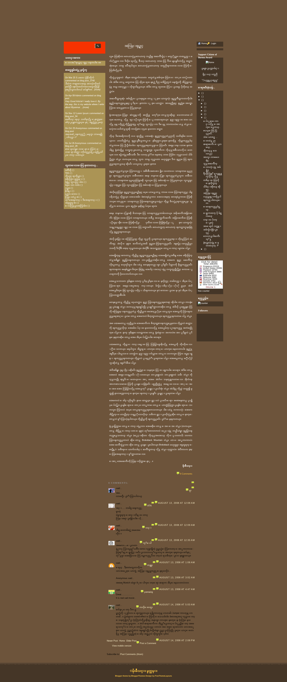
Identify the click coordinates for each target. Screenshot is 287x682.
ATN (149, 505)
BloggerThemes (138, 676)
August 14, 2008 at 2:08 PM (177, 640)
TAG (67, 173)
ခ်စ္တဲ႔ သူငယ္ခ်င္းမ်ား (74, 182)
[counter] (203, 303)
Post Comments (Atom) (131, 654)
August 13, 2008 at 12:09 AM (176, 525)
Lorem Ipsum (82, 113)
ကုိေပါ (147, 543)
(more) (97, 89)
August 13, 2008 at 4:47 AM (177, 589)
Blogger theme (122, 676)
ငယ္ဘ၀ (67, 188)
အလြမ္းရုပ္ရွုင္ (134, 45)
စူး (190, 490)
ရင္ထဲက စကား (71, 194)
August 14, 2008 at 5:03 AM (177, 604)
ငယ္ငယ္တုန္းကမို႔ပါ (212, 196)
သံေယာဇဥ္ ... (210, 137)
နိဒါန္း (68, 191)
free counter (203, 291)
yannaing (148, 592)
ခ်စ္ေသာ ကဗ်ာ (72, 185)
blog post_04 (71, 116)
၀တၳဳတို (68, 170)
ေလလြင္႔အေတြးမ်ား (76, 205)
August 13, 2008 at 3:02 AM (177, 577)
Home (122, 641)
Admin (78, 95)
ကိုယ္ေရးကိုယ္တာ (73, 176)
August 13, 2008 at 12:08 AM (176, 503)
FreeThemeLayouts (163, 676)
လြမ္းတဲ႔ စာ (72, 197)
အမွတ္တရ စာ (70, 202)
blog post (69, 131)
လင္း (148, 527)
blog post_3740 (87, 80)
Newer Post (112, 641)
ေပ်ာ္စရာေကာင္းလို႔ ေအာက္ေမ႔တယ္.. (211, 124)
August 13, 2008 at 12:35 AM (176, 540)
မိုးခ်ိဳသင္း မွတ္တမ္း (144, 671)
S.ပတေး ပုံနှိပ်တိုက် (85, 77)
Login (213, 43)
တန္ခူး (150, 565)
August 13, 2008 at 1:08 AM (177, 562)
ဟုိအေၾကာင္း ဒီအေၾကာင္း (81, 200)
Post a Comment (148, 643)
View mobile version (121, 645)
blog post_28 (71, 146)
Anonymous (81, 128)
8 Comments (186, 474)
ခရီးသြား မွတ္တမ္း (73, 179)
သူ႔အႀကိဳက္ (210, 163)
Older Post (131, 641)
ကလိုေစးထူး (146, 607)
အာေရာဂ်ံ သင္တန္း (212, 226)
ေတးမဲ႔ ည (209, 140)
